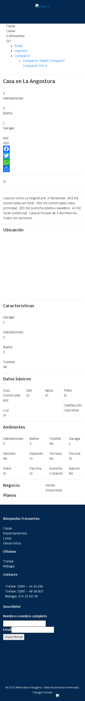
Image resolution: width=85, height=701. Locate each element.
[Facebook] (42, 149)
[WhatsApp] (42, 162)
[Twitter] (42, 155)
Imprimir (21, 51)
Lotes (7, 538)
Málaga (8, 566)
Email (18, 46)
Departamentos (15, 533)
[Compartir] (42, 169)
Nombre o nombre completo (25, 616)
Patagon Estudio (42, 692)
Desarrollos (12, 543)
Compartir (22, 56)
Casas (7, 528)
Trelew (8, 561)
